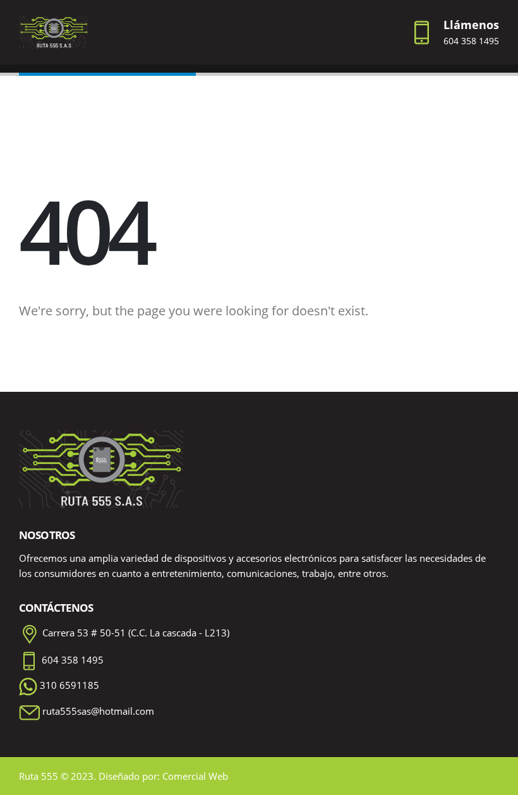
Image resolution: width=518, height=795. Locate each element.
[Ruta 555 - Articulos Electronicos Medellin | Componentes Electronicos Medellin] (53, 32)
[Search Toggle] (259, 32)
